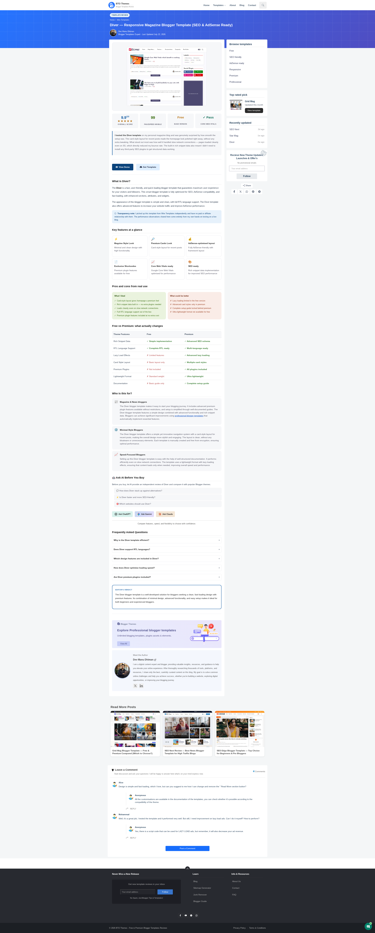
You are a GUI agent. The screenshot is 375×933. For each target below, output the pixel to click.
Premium (233, 75)
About (233, 5)
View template (253, 110)
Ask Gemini (146, 514)
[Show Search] (263, 5)
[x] (191, 916)
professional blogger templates (189, 416)
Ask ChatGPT (125, 514)
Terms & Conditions (257, 928)
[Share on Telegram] (259, 191)
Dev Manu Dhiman (143, 659)
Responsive (235, 69)
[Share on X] (240, 191)
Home (206, 5)
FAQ (234, 894)
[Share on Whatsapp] (247, 191)
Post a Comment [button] (187, 848)
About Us (236, 881)
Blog (242, 5)
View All (123, 644)
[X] (135, 686)
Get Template (149, 167)
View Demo (124, 167)
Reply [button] (132, 809)
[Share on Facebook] (234, 191)
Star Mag (233, 135)
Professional (235, 82)
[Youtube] (186, 916)
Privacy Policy (239, 928)
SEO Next (234, 129)
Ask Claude (167, 514)
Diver (232, 142)
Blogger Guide (200, 901)
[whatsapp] (196, 916)
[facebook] (180, 916)
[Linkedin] (141, 686)
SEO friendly (235, 57)
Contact (252, 5)
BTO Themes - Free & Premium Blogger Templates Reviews (141, 928)
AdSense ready (236, 63)
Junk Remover (200, 894)
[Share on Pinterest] (253, 191)
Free (231, 50)
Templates (218, 5)
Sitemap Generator (202, 888)
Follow (246, 176)
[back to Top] (187, 868)
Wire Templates (123, 20)
